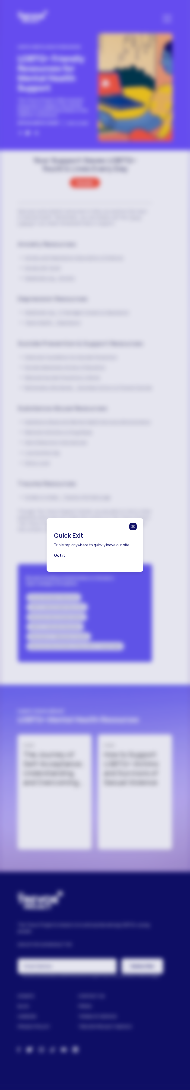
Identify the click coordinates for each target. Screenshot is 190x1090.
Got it (59, 555)
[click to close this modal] (133, 526)
